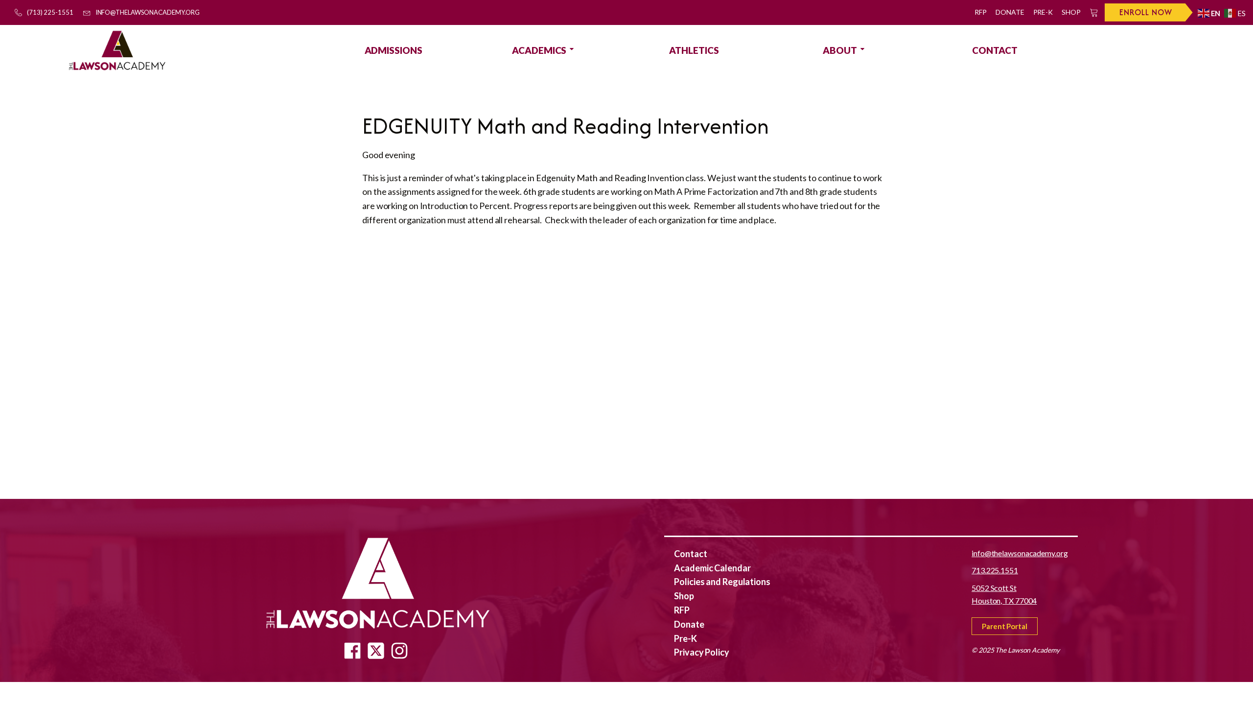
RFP (981, 12)
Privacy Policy (701, 652)
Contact (994, 50)
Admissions (393, 50)
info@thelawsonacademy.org (1020, 553)
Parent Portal (1004, 626)
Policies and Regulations (722, 581)
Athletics (694, 50)
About (840, 50)
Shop (1071, 12)
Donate (1010, 12)
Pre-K (1043, 12)
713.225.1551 (995, 570)
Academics (539, 50)
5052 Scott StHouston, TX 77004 (1004, 594)
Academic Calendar (712, 568)
